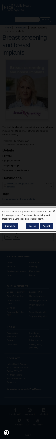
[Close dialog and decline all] (54, 210)
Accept (46, 226)
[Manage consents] (6, 432)
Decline (32, 226)
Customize (10, 226)
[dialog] (28, 219)
